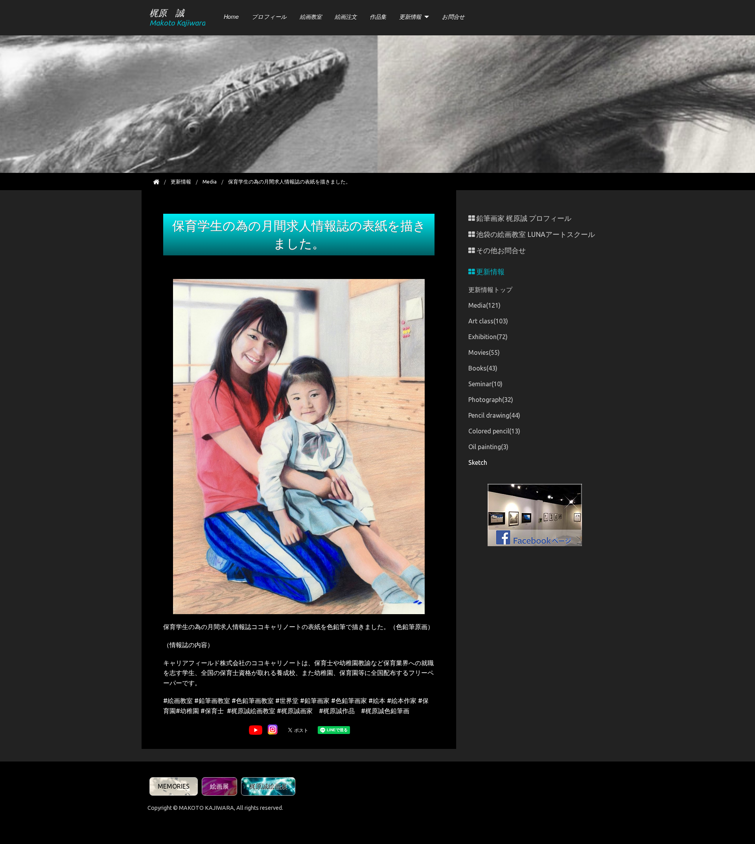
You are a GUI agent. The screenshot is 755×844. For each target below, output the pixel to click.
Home (231, 16)
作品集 (378, 16)
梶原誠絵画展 (268, 786)
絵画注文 (346, 16)
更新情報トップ (490, 289)
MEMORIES (174, 786)
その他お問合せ (500, 250)
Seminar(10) (485, 383)
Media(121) (484, 305)
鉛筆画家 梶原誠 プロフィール (523, 218)
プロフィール (269, 16)
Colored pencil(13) (494, 431)
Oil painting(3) (488, 446)
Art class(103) (488, 321)
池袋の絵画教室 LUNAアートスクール (535, 234)
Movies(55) (484, 352)
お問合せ (453, 16)
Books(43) (482, 368)
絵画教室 (311, 16)
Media (210, 181)
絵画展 (219, 786)
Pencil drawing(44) (494, 415)
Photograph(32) (490, 399)
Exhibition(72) (488, 336)
